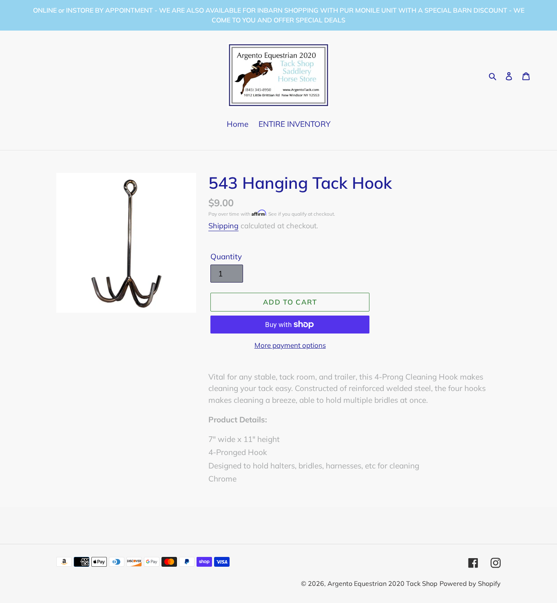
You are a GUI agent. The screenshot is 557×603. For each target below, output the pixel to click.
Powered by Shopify (470, 583)
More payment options (290, 345)
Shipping (223, 225)
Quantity (226, 256)
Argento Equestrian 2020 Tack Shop (382, 583)
